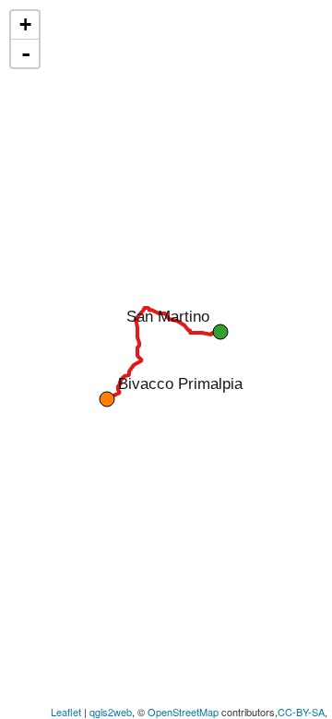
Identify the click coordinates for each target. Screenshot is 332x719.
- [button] (25, 53)
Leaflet (66, 711)
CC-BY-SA (301, 711)
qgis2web (110, 711)
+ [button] (25, 24)
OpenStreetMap (183, 711)
